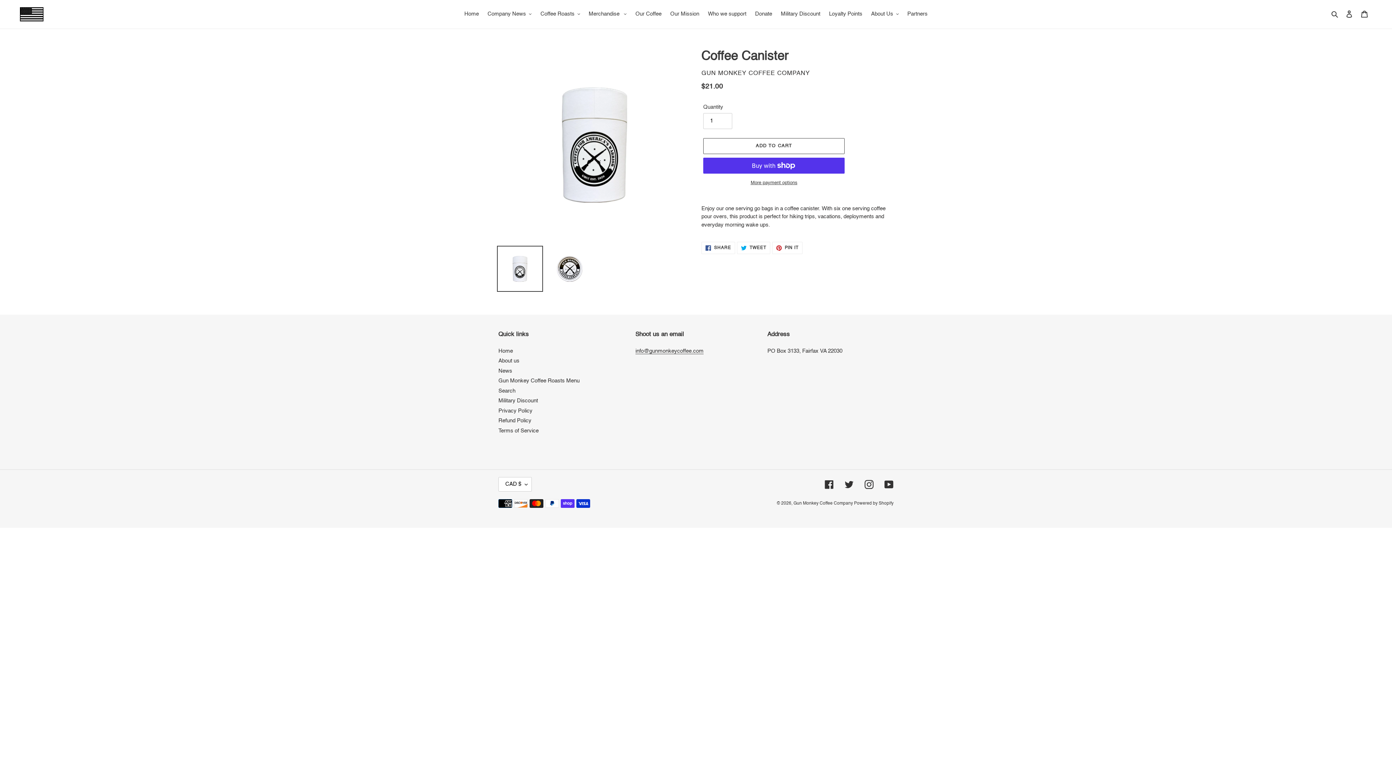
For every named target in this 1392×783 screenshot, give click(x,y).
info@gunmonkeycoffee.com (669, 351)
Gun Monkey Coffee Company (824, 503)
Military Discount (518, 400)
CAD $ (513, 484)
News (505, 371)
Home (505, 351)
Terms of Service (518, 431)
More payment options (774, 183)
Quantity (713, 107)
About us (508, 361)
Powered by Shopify (874, 503)
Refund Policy (514, 420)
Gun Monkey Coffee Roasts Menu (539, 381)
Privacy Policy (515, 411)
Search (506, 391)
